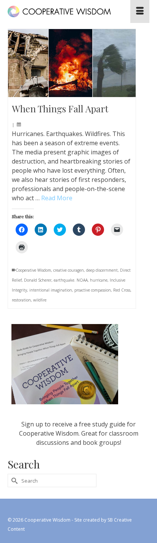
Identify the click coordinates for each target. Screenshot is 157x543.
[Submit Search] (13, 480)
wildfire (39, 300)
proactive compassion (92, 290)
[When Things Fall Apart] (72, 63)
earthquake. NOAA (71, 280)
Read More (56, 198)
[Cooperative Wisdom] (59, 11)
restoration (21, 300)
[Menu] (139, 11)
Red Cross (121, 290)
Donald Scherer (37, 280)
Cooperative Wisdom (33, 270)
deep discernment (102, 270)
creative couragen (68, 270)
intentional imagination (50, 290)
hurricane (98, 280)
